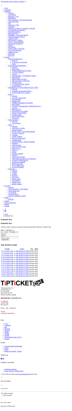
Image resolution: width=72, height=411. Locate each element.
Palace (6, 349)
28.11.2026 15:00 (8, 272)
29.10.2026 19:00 (8, 259)
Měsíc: (3, 230)
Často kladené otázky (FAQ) (12, 337)
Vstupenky (7, 325)
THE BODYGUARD (22, 251)
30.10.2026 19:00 (8, 261)
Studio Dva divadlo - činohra (13, 351)
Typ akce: (4, 234)
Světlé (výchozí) (8, 393)
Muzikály (7, 329)
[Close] (1, 5)
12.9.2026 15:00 (8, 251)
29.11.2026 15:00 (8, 276)
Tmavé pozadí (7, 395)
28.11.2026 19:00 (8, 274)
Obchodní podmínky (10, 369)
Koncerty (7, 330)
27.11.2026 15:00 (8, 269)
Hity (5, 327)
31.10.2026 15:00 (8, 263)
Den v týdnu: (5, 232)
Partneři (6, 335)
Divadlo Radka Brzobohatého (13, 346)
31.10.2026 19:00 (8, 265)
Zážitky (6, 332)
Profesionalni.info (24, 374)
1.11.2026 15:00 (8, 267)
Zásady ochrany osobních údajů (13, 371)
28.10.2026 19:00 (8, 257)
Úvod (6, 214)
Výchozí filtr (5, 239)
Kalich (6, 348)
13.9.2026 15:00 (8, 255)
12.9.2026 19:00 (8, 253)
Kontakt (6, 339)
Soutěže (6, 334)
